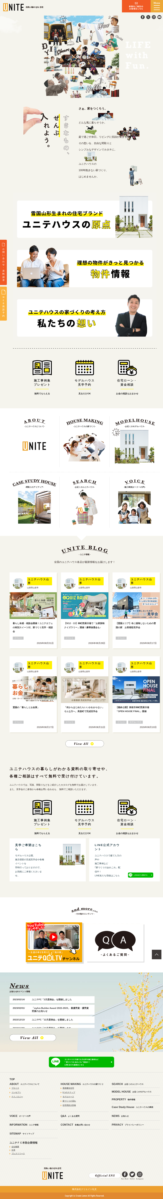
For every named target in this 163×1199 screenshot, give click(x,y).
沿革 (13, 1150)
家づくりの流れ (69, 1101)
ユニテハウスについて (24, 1084)
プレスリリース (18, 1153)
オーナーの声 (20, 1116)
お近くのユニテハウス (128, 1084)
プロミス (15, 1088)
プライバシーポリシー (128, 1124)
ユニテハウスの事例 (132, 1107)
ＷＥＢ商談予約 (3, 306)
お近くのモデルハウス (132, 1091)
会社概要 (15, 1147)
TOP (12, 1079)
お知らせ (120, 1116)
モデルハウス (135, 722)
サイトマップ (22, 1133)
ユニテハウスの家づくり (82, 1084)
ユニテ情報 (24, 1124)
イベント (18, 638)
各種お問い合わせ (75, 1124)
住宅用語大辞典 (69, 1105)
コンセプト (16, 1092)
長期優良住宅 (68, 1088)
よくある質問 (70, 1116)
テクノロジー (17, 1097)
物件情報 (123, 1099)
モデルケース (68, 1097)
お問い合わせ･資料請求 (3, 264)
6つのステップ (69, 1092)
